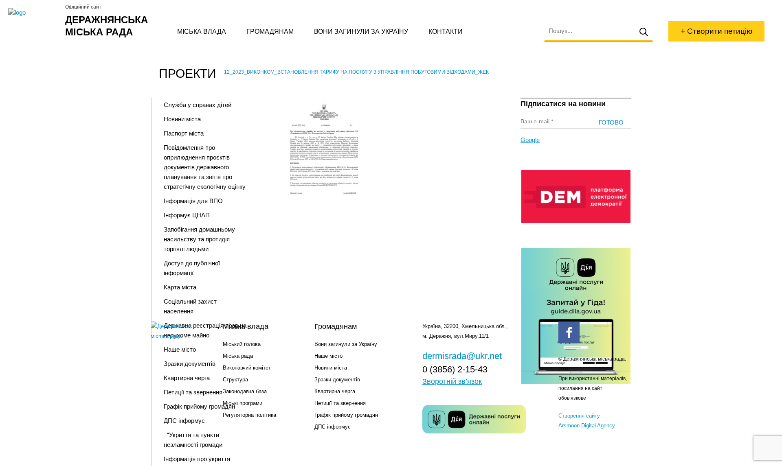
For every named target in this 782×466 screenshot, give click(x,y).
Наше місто (328, 356)
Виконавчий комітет (247, 368)
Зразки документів (337, 379)
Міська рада (238, 356)
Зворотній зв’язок (452, 381)
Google (530, 139)
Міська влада (201, 31)
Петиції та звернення (340, 403)
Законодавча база (245, 391)
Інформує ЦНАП (187, 215)
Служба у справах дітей (197, 104)
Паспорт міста (184, 133)
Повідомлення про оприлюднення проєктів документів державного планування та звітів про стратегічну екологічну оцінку (205, 167)
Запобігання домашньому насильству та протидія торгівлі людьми (199, 239)
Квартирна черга (334, 391)
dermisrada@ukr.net (462, 356)
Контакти (445, 31)
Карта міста (180, 287)
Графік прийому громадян (346, 415)
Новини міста (182, 119)
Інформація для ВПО (193, 200)
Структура (235, 379)
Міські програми (242, 403)
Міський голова (242, 344)
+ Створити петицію (716, 31)
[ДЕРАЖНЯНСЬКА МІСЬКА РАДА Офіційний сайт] (33, 12)
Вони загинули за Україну (361, 31)
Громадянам (270, 31)
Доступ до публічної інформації (192, 268)
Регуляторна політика (249, 415)
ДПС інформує (332, 427)
